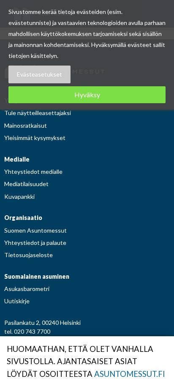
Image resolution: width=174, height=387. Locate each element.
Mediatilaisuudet (26, 183)
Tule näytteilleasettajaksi (37, 112)
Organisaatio (23, 217)
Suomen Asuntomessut (35, 230)
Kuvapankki (19, 196)
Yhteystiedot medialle (33, 171)
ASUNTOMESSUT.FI (129, 374)
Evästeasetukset (39, 74)
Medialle (17, 159)
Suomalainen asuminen (36, 276)
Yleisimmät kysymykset (34, 137)
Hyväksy (87, 95)
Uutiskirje (17, 301)
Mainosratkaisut (25, 125)
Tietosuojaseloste (28, 254)
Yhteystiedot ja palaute (35, 242)
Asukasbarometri (26, 288)
